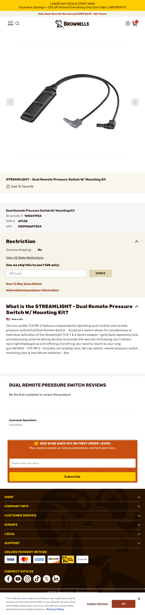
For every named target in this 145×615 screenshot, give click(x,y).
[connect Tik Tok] (37, 579)
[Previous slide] (10, 102)
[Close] (139, 599)
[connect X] (46, 579)
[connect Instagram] (27, 579)
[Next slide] (135, 102)
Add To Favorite (22, 186)
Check (100, 273)
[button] (11, 23)
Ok (123, 603)
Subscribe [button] (72, 476)
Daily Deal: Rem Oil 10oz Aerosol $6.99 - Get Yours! (72, 13)
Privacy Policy (55, 609)
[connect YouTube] (18, 579)
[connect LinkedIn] (56, 579)
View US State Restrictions (24, 257)
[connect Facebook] (8, 579)
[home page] (72, 24)
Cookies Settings (97, 603)
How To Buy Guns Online (24, 284)
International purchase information (32, 290)
